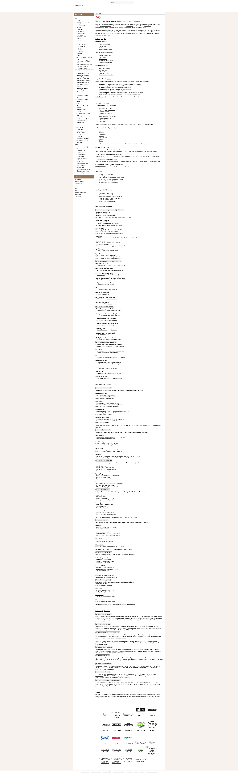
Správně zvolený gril (100, 97)
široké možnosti (99, 696)
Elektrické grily (99, 156)
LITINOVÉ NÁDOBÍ (82, 68)
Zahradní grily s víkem (101, 151)
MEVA (78, 55)
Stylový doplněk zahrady (105, 182)
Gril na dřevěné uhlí (102, 270)
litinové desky (106, 68)
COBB (78, 42)
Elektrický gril (100, 275)
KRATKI (79, 48)
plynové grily (113, 151)
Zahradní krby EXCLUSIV (83, 77)
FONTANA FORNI (81, 46)
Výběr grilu (102, 201)
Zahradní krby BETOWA (83, 88)
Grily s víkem (99, 525)
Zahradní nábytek (81, 109)
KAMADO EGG (81, 33)
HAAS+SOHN (80, 51)
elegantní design (138, 696)
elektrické (97, 33)
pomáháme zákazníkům (109, 616)
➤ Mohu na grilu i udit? (102, 520)
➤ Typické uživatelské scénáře (104, 306)
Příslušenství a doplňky (101, 65)
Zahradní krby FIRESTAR (83, 73)
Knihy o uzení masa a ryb (83, 169)
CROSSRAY (80, 29)
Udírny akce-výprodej (82, 147)
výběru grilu (107, 190)
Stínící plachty (80, 122)
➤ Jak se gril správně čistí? (103, 552)
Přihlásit (162, 10)
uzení (122, 177)
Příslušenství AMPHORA (83, 138)
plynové (155, 32)
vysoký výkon (147, 26)
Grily (76, 18)
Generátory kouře (81, 165)
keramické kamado (114, 161)
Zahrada (77, 103)
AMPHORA (80, 127)
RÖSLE (79, 38)
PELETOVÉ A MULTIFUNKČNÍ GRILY (152, 753)
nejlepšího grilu (103, 390)
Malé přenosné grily (100, 166)
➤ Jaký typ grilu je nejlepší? (103, 388)
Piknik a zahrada (81, 120)
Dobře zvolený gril (100, 124)
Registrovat (155, 10)
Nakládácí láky (80, 167)
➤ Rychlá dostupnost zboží (103, 663)
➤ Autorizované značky (102, 655)
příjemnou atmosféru (105, 26)
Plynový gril (100, 265)
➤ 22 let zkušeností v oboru (103, 614)
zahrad (118, 24)
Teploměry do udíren (82, 158)
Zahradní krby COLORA (83, 79)
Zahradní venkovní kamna (83, 117)
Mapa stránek (78, 196)
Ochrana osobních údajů (81, 192)
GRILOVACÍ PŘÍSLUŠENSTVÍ (84, 65)
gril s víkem (112, 91)
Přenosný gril (100, 294)
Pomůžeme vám (99, 674)
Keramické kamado (102, 330)
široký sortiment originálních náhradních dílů (114, 634)
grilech (109, 79)
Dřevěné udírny (81, 152)
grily (104, 611)
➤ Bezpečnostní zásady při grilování (106, 342)
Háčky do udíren (81, 154)
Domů (146, 10)
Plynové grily (99, 349)
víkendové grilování (155, 161)
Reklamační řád (78, 183)
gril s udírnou (113, 330)
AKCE (78, 20)
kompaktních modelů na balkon (105, 32)
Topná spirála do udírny (83, 163)
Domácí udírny (80, 148)
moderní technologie (118, 696)
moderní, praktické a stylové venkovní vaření (118, 21)
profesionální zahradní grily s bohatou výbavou (129, 32)
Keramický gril (100, 279)
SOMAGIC (79, 53)
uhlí (107, 84)
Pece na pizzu (78, 125)
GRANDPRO (80, 31)
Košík (149, 10)
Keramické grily (99, 417)
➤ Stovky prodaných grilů (103, 624)
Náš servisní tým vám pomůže (103, 641)
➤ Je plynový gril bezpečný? (104, 460)
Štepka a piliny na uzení (83, 161)
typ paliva (107, 194)
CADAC (79, 40)
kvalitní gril (110, 682)
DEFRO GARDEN (81, 44)
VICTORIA (79, 134)
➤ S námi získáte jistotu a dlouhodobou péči (108, 680)
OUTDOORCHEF (81, 37)
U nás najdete (99, 634)
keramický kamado (112, 299)
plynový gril (109, 304)
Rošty (100, 68)
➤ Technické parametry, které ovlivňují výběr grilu (109, 210)
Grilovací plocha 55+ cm (103, 339)
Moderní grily (130, 26)
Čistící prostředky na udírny (83, 171)
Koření (78, 160)
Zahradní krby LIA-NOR (83, 82)
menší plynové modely (112, 156)
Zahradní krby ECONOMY (83, 80)
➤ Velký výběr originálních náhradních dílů (107, 632)
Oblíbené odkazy (79, 194)
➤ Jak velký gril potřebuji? (103, 430)
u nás (107, 611)
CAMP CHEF (80, 136)
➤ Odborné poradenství (102, 672)
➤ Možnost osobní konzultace (104, 647)
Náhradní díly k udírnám (83, 173)
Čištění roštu (98, 367)
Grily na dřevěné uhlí (101, 360)
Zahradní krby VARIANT (83, 75)
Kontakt (76, 188)
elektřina (130, 84)
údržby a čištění (109, 199)
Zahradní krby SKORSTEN (83, 90)
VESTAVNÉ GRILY (81, 25)
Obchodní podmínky (80, 181)
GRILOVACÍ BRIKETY (82, 66)
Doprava (77, 186)
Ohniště (79, 111)
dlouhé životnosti (145, 143)
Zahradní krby (78, 71)
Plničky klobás (80, 156)
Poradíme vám (99, 676)
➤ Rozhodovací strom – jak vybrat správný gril (108, 261)
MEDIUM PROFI (81, 131)
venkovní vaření (125, 694)
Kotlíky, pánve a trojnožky (83, 119)
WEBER (79, 27)
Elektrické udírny (81, 150)
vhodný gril (104, 103)
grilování (114, 177)
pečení (122, 91)
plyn (120, 84)
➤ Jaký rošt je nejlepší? (102, 489)
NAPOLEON (80, 35)
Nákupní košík (144, 3)
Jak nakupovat (78, 179)
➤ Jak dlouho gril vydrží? (103, 579)
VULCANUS (80, 50)
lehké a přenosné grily (117, 164)
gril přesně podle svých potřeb (152, 30)
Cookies (77, 190)
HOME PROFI (80, 129)
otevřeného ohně (155, 156)
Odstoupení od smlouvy (80, 185)
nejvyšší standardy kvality (136, 33)
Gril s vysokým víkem (102, 289)
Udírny (76, 144)
